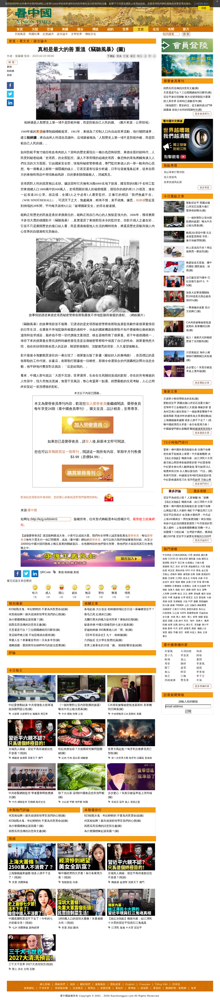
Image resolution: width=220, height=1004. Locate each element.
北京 (196, 597)
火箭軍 (15, 713)
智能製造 (67, 882)
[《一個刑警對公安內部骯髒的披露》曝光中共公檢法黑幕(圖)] (81, 677)
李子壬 (200, 675)
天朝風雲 (20, 34)
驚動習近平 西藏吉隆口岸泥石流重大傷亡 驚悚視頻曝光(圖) (198, 206)
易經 (194, 628)
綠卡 (181, 620)
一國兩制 (167, 586)
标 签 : (12, 62)
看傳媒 (132, 988)
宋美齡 (197, 624)
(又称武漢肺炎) (179, 555)
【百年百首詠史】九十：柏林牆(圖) (105, 634)
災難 (32, 969)
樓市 (203, 593)
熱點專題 (171, 165)
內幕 (200, 578)
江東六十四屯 (179, 609)
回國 (170, 620)
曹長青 (185, 680)
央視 (173, 617)
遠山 (183, 659)
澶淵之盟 (135, 802)
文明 (26, 969)
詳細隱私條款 (201, 3)
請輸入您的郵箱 (188, 701)
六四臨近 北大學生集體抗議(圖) (103, 640)
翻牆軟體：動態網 (176, 988)
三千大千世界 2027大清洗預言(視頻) (31, 964)
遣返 (206, 617)
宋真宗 (115, 802)
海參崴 (176, 597)
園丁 (167, 667)
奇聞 (171, 29)
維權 (172, 605)
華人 (178, 617)
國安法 (205, 558)
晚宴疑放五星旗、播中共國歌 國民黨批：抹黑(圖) (199, 266)
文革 (205, 632)
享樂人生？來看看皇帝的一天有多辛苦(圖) (34, 640)
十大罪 (129, 927)
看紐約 (119, 988)
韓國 (85, 802)
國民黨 (192, 558)
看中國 (32, 510)
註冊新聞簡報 (174, 695)
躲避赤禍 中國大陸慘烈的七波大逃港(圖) (108, 624)
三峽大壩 (199, 562)
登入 (88, 441)
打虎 (193, 582)
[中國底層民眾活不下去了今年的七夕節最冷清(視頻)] (32, 890)
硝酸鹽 (84, 757)
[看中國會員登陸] (187, 45)
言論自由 (203, 613)
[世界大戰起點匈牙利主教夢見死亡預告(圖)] (131, 721)
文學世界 (76, 34)
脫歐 (177, 589)
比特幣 (173, 593)
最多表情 (200, 491)
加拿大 (171, 589)
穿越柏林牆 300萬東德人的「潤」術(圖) (108, 629)
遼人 (127, 802)
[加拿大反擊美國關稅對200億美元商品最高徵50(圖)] (174, 292)
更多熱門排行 (202, 483)
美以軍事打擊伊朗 (174, 172)
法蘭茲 (140, 757)
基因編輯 (203, 601)
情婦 (177, 582)
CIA (126, 713)
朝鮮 (165, 589)
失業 (14, 882)
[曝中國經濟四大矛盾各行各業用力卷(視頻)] (81, 845)
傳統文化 (90, 34)
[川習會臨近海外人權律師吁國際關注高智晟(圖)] (174, 352)
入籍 (175, 620)
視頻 (12, 838)
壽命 (199, 632)
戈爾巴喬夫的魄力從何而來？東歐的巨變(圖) (111, 619)
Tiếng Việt (161, 984)
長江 (172, 566)
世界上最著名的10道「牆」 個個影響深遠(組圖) (113, 645)
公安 (80, 713)
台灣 (183, 597)
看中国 (35, 15)
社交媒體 (201, 586)
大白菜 (65, 802)
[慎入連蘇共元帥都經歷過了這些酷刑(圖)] (174, 337)
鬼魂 (122, 927)
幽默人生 (201, 628)
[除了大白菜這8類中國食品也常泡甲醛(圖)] (81, 765)
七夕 (14, 927)
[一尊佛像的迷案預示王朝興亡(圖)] (174, 307)
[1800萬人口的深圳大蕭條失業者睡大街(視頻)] (81, 890)
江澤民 (115, 927)
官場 (50, 29)
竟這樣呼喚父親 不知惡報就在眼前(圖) (32, 634)
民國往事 (34, 34)
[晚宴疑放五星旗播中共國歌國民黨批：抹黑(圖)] (174, 262)
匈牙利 (132, 757)
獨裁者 (15, 757)
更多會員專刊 (202, 113)
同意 (203, 8)
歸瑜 (199, 655)
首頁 (20, 29)
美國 (65, 29)
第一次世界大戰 (119, 757)
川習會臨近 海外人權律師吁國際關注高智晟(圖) (199, 356)
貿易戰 (166, 562)
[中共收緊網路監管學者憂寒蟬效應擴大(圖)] (32, 765)
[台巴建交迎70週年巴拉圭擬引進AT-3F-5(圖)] (174, 277)
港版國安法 (194, 566)
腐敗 (183, 582)
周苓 (167, 663)
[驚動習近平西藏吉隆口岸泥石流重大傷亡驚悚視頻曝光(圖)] (174, 202)
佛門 (40, 757)
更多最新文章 (202, 432)
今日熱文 (16, 670)
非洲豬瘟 (177, 601)
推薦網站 (29, 988)
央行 (183, 589)
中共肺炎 (167, 555)
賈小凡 (169, 655)
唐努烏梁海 (192, 609)
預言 (181, 632)
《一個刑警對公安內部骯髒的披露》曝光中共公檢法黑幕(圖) (199, 221)
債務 (188, 589)
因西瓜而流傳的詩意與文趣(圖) (27, 624)
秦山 (167, 671)
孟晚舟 (173, 574)
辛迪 (199, 680)
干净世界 (44, 988)
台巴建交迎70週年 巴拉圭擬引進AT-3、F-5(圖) (198, 281)
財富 (165, 597)
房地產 (197, 593)
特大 (139, 56)
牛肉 (69, 757)
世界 (126, 29)
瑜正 (167, 675)
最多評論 (175, 491)
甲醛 (72, 802)
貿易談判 (206, 574)
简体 (119, 56)
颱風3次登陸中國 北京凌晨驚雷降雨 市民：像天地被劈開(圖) (198, 236)
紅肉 (64, 757)
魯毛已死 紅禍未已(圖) (97, 614)
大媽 (209, 597)
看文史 (25, 41)
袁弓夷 (184, 566)
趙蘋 (199, 667)
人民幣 (166, 593)
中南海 (194, 578)
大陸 (35, 29)
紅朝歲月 (48, 34)
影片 (186, 29)
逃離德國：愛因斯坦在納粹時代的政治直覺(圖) (37, 645)
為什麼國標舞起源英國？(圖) (26, 619)
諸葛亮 (187, 628)
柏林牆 (10, 70)
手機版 (111, 56)
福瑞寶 (144, 988)
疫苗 (165, 570)
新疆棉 (166, 566)
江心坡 (175, 613)
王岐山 (166, 574)
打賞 (126, 56)
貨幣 (204, 589)
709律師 (179, 605)
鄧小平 (205, 624)
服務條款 (100, 984)
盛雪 (183, 667)
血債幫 (23, 757)
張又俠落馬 (170, 177)
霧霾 (196, 601)
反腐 (188, 582)
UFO (187, 570)
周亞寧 (44, 713)
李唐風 (200, 663)
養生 (165, 636)
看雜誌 (92, 988)
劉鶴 (165, 578)
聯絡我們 (60, 984)
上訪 (186, 605)
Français (144, 984)
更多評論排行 (202, 540)
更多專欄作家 (202, 686)
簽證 (165, 620)
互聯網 (31, 802)
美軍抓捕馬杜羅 (173, 182)
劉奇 (170, 628)
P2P (190, 601)
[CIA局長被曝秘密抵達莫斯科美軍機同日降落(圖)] (131, 677)
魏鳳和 (36, 713)
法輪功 (193, 605)
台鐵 (198, 558)
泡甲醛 (78, 802)
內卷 (75, 882)
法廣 (194, 586)
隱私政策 (115, 984)
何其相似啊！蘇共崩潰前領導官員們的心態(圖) (37, 614)
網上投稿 (45, 984)
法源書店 (78, 988)
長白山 (202, 609)
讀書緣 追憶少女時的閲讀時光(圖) (182, 109)
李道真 (185, 655)
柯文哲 (171, 570)
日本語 (176, 984)
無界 (193, 988)
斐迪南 (148, 757)
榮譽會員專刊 (174, 81)
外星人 (193, 632)
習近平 (138, 927)
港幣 (190, 593)
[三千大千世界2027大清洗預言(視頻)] (32, 936)
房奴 (70, 927)
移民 (184, 617)
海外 (192, 620)
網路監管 (22, 802)
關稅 (180, 574)
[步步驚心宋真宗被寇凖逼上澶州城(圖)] (131, 765)
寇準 (121, 802)
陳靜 (183, 663)
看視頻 (157, 988)
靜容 (183, 671)
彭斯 (193, 574)
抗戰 (175, 624)
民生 (186, 620)
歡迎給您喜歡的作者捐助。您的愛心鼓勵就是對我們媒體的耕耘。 (60, 497)
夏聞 (199, 659)
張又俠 (181, 562)
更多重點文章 (202, 382)
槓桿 (193, 589)
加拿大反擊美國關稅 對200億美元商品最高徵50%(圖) (198, 296)
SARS (183, 613)
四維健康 (170, 680)
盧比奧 (204, 555)
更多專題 (204, 187)
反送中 (166, 582)
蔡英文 (189, 597)
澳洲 (206, 620)
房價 (165, 601)
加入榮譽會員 (96, 403)
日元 (185, 593)
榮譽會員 (133, 535)
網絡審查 (201, 605)
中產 (170, 597)
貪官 (172, 582)
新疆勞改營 (192, 613)
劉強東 (202, 597)
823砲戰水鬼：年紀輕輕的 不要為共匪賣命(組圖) (38, 609)
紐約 (110, 29)
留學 (195, 617)
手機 (175, 632)
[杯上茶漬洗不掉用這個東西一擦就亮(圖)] (174, 247)
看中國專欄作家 (176, 645)
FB (208, 586)
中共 (64, 713)
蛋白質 (76, 757)
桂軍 (170, 624)
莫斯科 (132, 713)
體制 (69, 713)
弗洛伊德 (179, 570)
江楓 (183, 675)
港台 (80, 29)
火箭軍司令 (26, 713)
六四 (202, 566)
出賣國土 (189, 562)
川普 (190, 555)
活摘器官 (167, 609)
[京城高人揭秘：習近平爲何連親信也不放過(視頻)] (32, 721)
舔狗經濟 (34, 927)
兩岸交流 (40, 802)
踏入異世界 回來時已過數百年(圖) (182, 101)
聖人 (14, 969)
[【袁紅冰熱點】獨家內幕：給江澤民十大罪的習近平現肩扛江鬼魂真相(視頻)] (131, 890)
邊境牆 (186, 574)
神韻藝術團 (61, 988)
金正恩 (204, 570)
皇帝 (181, 628)
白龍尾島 (167, 613)
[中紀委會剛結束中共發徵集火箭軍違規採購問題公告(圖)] (32, 677)
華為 (198, 570)
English (130, 984)
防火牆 (166, 605)
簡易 (199, 651)
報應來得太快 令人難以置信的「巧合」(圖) (187, 471)
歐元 (180, 593)
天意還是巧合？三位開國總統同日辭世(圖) (34, 629)
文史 (141, 29)
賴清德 (196, 555)
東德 (9, 66)
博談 (95, 29)
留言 (132, 56)
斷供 (76, 927)
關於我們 (85, 984)
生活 (156, 29)
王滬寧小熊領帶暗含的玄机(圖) (181, 398)
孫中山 (182, 624)
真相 (9, 75)
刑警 (75, 713)
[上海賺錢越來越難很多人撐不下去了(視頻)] (32, 845)
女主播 (166, 617)
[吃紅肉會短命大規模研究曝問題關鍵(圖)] (81, 721)
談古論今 (62, 34)
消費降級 (23, 882)
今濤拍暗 (186, 651)
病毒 (165, 558)
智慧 (165, 632)
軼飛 (167, 659)
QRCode (45, 572)
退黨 (208, 566)
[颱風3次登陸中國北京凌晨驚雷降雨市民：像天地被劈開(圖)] (174, 232)
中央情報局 (117, 713)
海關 (200, 617)
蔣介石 (190, 624)
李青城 (200, 671)
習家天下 (32, 757)
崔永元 (186, 578)
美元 (199, 589)
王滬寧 (171, 578)
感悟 (170, 632)
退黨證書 (105, 988)
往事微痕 (176, 586)
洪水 (20, 969)
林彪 (165, 628)
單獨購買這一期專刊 (63, 452)
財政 (209, 593)
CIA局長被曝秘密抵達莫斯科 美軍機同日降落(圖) (198, 326)
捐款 (72, 984)
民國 (165, 624)
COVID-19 (173, 558)
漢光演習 (183, 558)
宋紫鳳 (169, 651)
